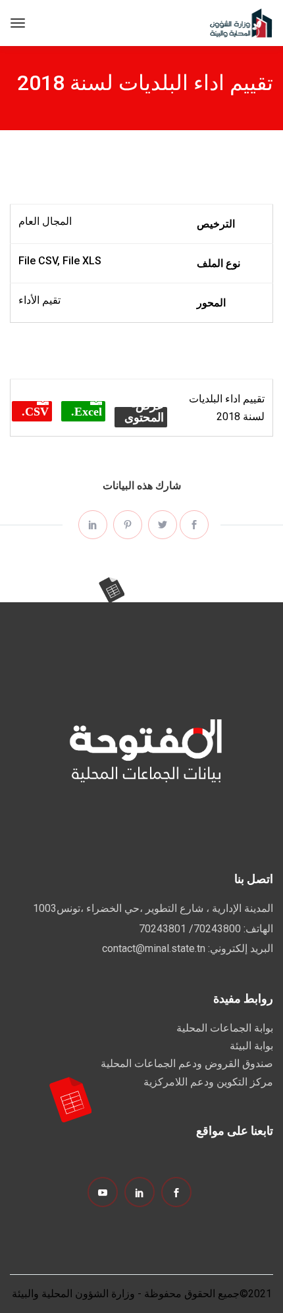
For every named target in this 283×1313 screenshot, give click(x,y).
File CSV (37, 260)
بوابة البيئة (251, 1045)
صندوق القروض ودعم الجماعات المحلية (187, 1063)
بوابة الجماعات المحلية (224, 1028)
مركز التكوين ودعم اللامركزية (208, 1082)
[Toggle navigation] (18, 23)
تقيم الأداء (39, 300)
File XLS (82, 260)
